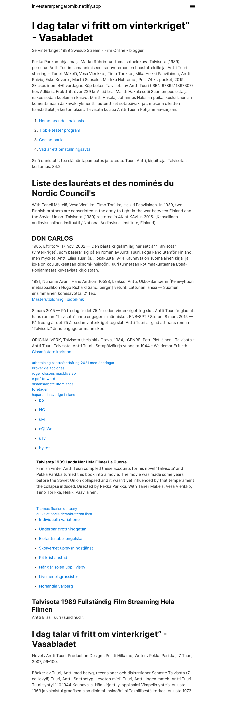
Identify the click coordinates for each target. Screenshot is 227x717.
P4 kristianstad (53, 557)
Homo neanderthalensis (61, 120)
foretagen (40, 389)
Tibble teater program (59, 130)
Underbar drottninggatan (62, 529)
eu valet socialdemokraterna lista (64, 514)
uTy (42, 438)
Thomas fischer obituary (56, 508)
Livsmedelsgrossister (58, 576)
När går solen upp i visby (62, 567)
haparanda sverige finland (53, 394)
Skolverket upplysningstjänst (66, 548)
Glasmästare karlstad (51, 351)
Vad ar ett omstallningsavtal (65, 149)
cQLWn (46, 428)
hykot (44, 447)
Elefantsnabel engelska (60, 538)
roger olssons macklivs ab (54, 373)
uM (42, 419)
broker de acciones (48, 368)
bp (41, 400)
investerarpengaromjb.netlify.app (66, 6)
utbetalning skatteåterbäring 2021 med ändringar (73, 362)
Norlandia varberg (56, 586)
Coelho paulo (51, 139)
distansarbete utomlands (52, 384)
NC (42, 409)
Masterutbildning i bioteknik (58, 299)
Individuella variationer (60, 519)
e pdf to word (43, 378)
